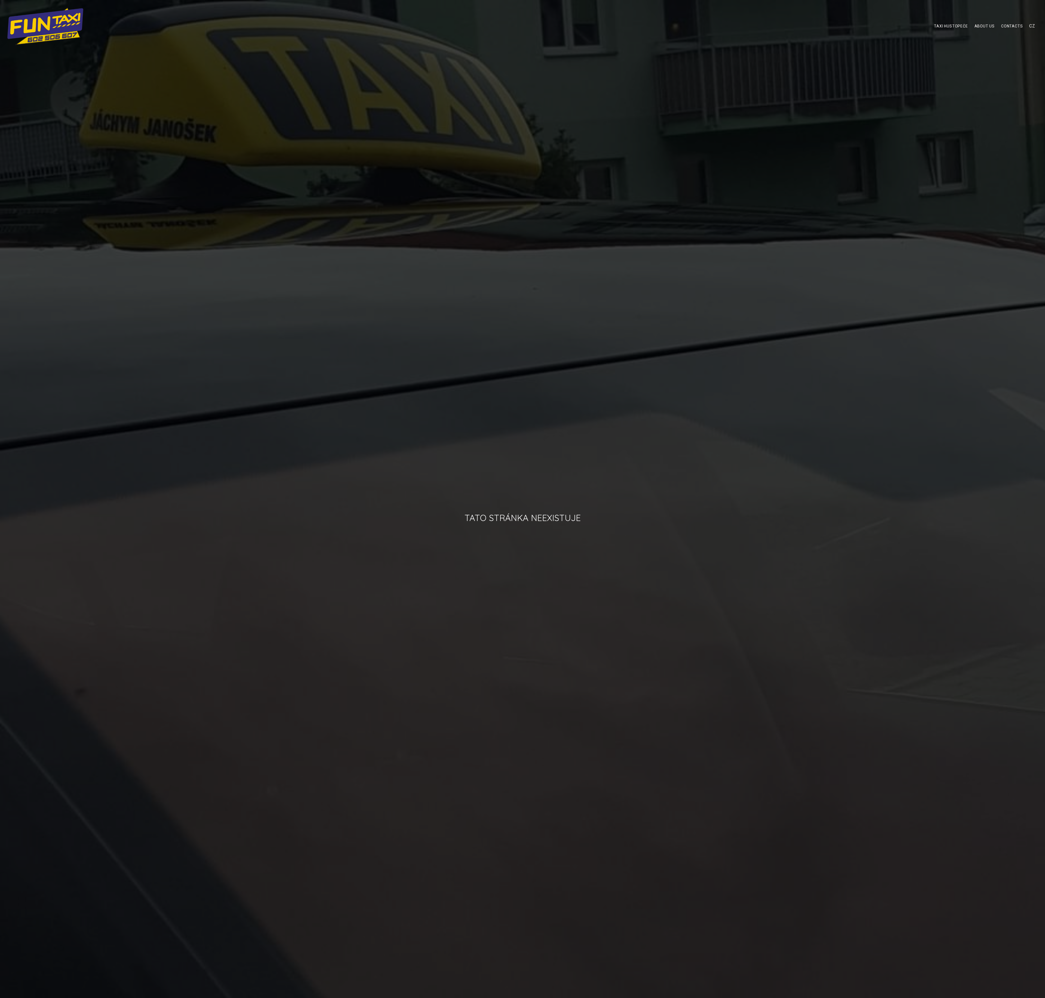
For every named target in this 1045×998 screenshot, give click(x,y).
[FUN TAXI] (45, 26)
